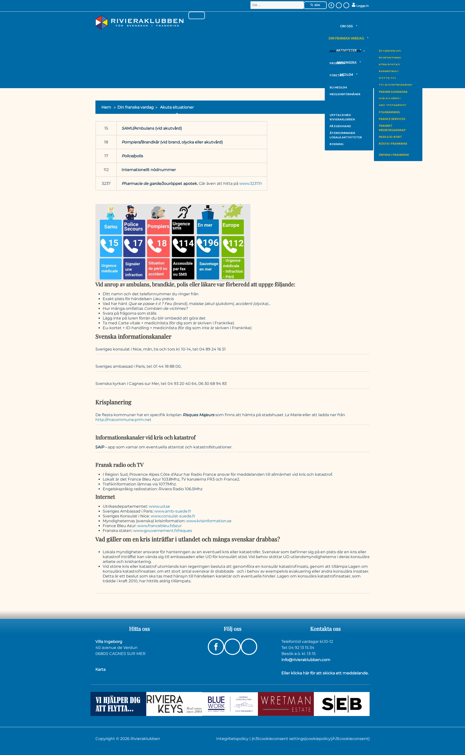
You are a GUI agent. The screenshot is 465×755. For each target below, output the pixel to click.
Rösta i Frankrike (393, 143)
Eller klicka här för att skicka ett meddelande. (325, 673)
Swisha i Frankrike (394, 154)
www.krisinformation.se (209, 521)
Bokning (336, 144)
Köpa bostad (389, 64)
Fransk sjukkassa (393, 91)
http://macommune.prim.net (123, 419)
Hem (106, 107)
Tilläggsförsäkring (395, 85)
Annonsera (346, 62)
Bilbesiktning (390, 58)
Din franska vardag (346, 38)
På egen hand (340, 126)
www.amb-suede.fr (172, 511)
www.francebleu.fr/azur (159, 525)
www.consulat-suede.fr (173, 516)
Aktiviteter (346, 50)
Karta (100, 669)
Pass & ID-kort (390, 137)
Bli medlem (338, 87)
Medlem (346, 75)
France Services (392, 119)
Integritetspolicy (232, 738)
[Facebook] (331, 5)
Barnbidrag (388, 71)
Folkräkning (389, 112)
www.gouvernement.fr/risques (162, 530)
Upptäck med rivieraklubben (342, 117)
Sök (317, 5)
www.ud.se (159, 506)
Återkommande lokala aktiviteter (346, 135)
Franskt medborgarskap (392, 128)
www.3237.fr (250, 183)
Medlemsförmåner (345, 94)
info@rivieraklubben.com (305, 659)
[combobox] (277, 5)
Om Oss (346, 26)
